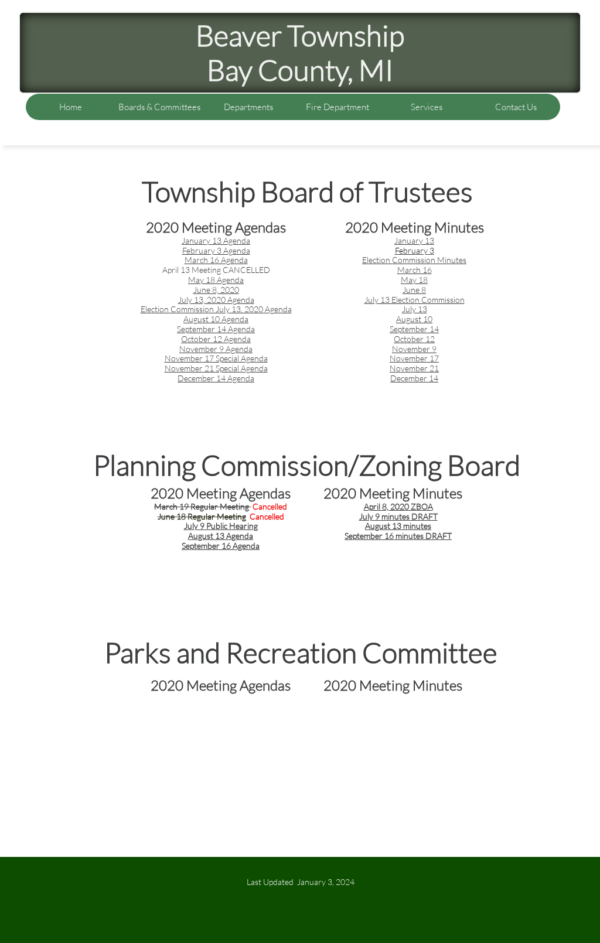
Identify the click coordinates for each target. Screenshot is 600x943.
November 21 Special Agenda (216, 368)
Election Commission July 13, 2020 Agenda (216, 309)
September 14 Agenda (216, 329)
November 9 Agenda (216, 349)
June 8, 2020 (216, 290)
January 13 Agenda (216, 240)
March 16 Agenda (216, 260)
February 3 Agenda (216, 250)
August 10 (414, 319)
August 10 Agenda (215, 319)
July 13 (414, 309)
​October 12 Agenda (216, 339)
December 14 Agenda (216, 378)
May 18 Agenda (216, 280)
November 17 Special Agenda (216, 358)
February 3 (414, 250)
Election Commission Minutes (414, 260)
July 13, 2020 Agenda (216, 300)
